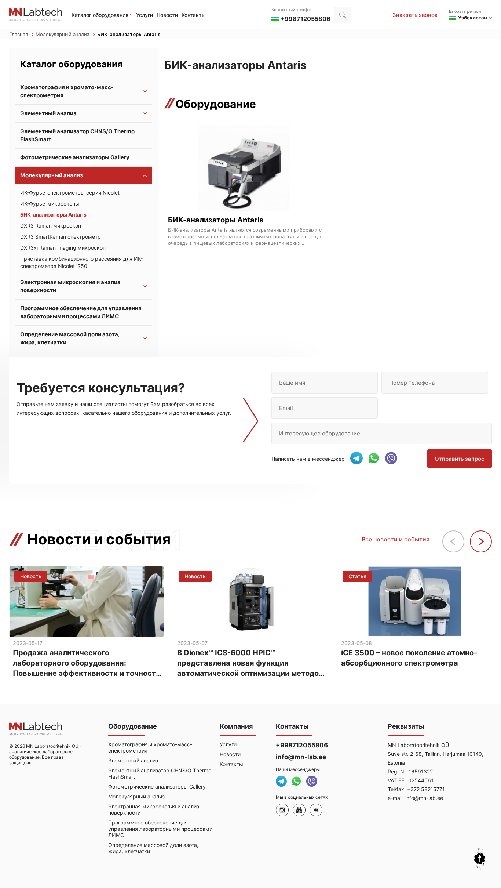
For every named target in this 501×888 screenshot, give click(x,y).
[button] (481, 541)
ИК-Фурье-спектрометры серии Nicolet (70, 192)
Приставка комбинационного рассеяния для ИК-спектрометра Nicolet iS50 (81, 262)
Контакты (194, 15)
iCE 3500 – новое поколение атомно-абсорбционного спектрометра (409, 657)
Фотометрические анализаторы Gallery (74, 157)
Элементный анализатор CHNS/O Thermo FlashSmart (77, 135)
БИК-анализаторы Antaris (53, 214)
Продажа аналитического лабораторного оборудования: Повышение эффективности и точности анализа (86, 663)
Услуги (144, 15)
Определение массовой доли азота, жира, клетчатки (70, 338)
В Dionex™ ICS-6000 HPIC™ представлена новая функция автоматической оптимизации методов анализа (250, 663)
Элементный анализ (48, 113)
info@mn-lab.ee (301, 757)
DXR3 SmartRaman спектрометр (60, 236)
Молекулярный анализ (63, 34)
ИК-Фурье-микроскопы (49, 203)
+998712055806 (302, 745)
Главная (19, 34)
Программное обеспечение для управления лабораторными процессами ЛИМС (81, 312)
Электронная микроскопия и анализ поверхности (70, 286)
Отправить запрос (459, 458)
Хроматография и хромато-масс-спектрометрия (67, 91)
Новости (167, 15)
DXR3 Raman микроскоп (50, 225)
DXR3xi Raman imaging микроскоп (63, 247)
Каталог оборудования (100, 15)
